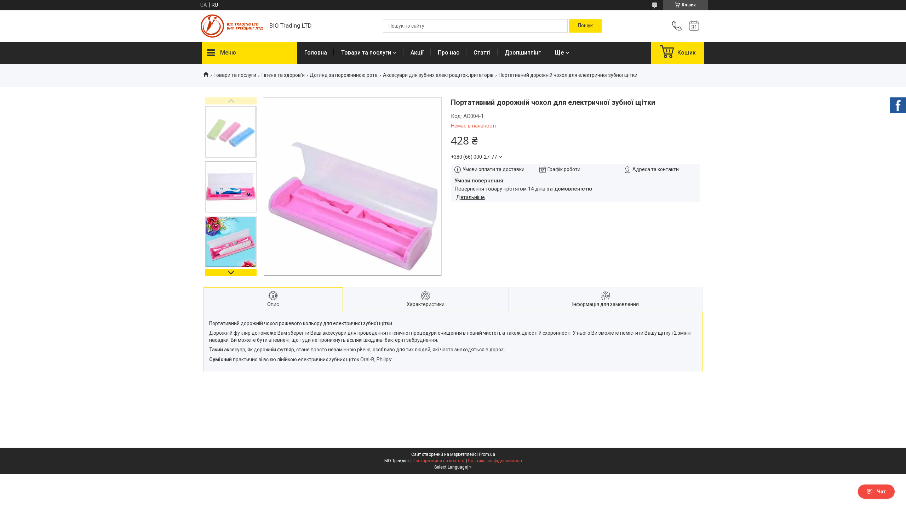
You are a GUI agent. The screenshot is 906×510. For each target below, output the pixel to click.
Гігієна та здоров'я (283, 75)
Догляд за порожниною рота (344, 75)
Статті (482, 52)
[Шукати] (585, 26)
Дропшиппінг (523, 52)
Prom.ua (487, 454)
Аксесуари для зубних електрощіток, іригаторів (438, 75)
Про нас (448, 52)
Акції (417, 52)
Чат (881, 491)
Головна (315, 52)
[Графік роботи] (694, 26)
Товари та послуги (366, 52)
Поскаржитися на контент (439, 460)
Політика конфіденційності (495, 460)
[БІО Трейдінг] (232, 26)
